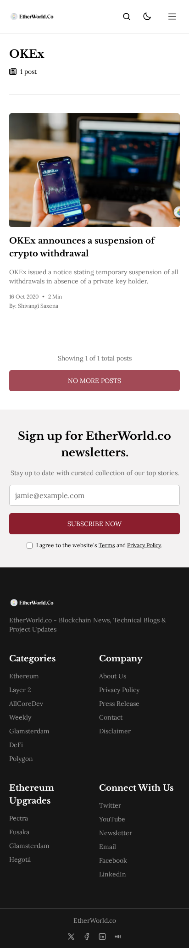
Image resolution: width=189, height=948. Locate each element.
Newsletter (115, 833)
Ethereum (24, 676)
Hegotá (20, 859)
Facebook (113, 860)
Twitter (110, 805)
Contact (110, 717)
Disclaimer (115, 731)
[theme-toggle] (146, 16)
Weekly (20, 717)
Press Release (119, 703)
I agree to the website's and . (99, 545)
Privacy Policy (144, 545)
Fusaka (19, 832)
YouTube (112, 819)
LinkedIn (112, 874)
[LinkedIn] (102, 936)
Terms (107, 545)
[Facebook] (87, 936)
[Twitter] (71, 936)
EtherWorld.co (94, 920)
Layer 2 (20, 690)
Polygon (21, 758)
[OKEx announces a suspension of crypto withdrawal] (94, 170)
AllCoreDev (26, 703)
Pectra (18, 818)
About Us (112, 676)
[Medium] (118, 936)
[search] (126, 16)
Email (107, 847)
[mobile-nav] (172, 16)
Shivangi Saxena (38, 305)
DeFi (16, 745)
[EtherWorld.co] (31, 16)
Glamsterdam (29, 731)
